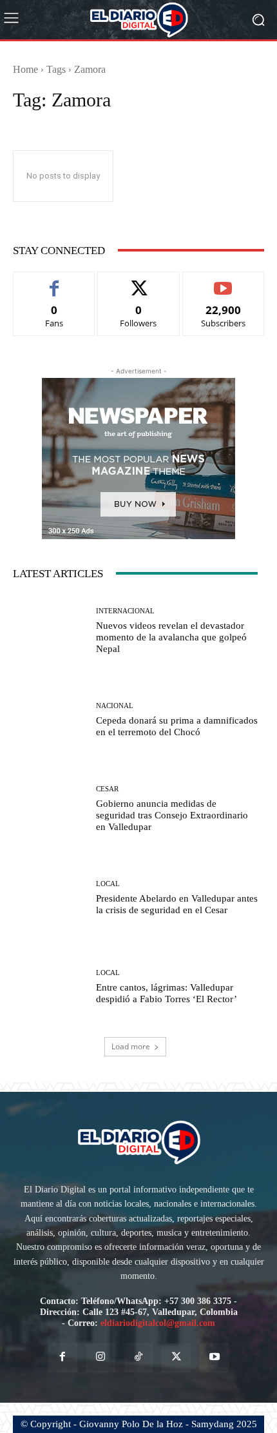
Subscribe (223, 281)
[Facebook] (62, 1357)
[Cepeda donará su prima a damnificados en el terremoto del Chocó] (49, 720)
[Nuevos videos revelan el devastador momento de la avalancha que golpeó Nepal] (49, 631)
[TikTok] (138, 1357)
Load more (130, 1046)
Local (108, 883)
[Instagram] (100, 1357)
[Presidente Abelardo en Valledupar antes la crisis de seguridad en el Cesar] (49, 898)
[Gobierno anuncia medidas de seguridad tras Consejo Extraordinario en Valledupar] (49, 809)
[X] (176, 1357)
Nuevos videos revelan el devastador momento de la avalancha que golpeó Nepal (171, 637)
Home (25, 69)
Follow (139, 281)
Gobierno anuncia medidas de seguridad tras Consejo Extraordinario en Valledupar (172, 815)
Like (54, 281)
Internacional (125, 611)
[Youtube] (214, 1357)
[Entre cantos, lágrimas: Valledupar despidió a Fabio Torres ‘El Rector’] (49, 987)
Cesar (107, 789)
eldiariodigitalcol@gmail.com (157, 1323)
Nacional (114, 705)
